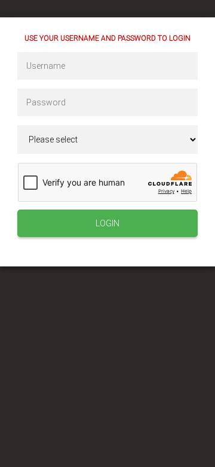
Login (107, 223)
